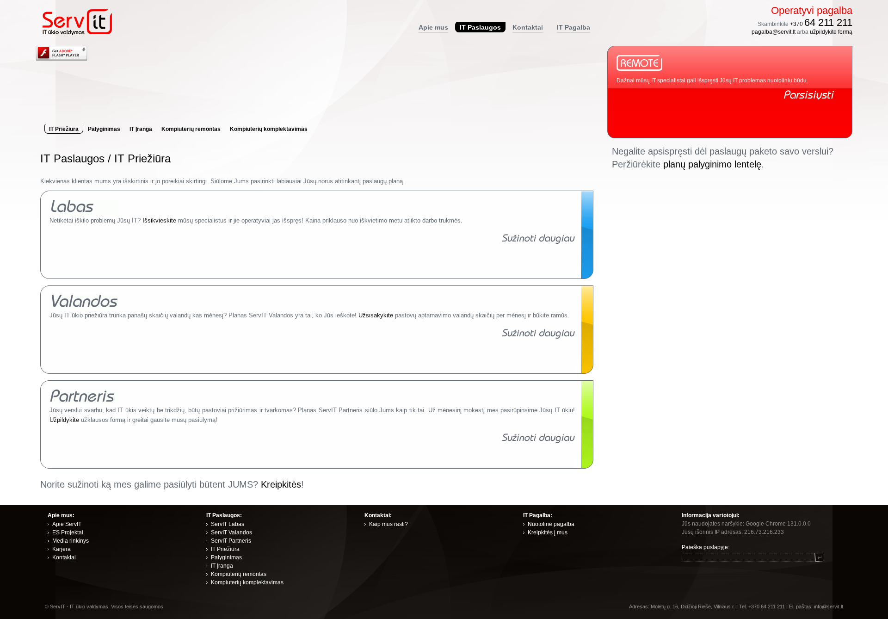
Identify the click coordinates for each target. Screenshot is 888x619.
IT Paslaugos (72, 158)
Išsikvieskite (159, 220)
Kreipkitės (281, 484)
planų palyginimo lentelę (712, 164)
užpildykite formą (831, 32)
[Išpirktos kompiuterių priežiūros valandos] (538, 336)
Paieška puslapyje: (705, 547)
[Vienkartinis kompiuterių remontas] (538, 241)
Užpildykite (64, 419)
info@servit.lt (828, 606)
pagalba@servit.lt (774, 32)
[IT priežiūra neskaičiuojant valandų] (538, 441)
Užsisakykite (375, 315)
